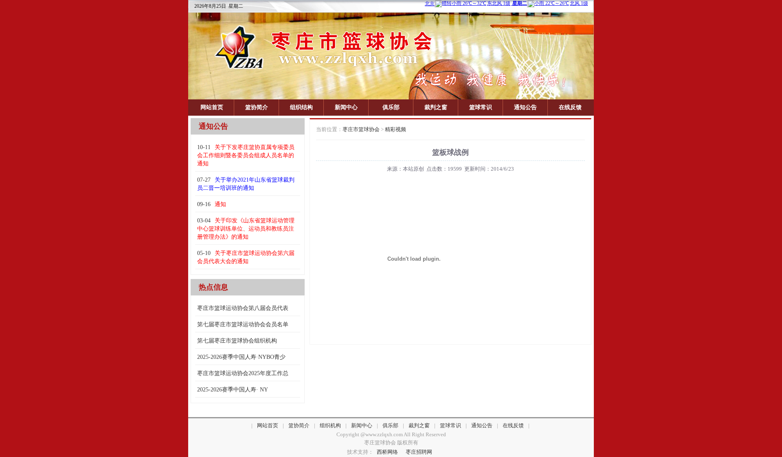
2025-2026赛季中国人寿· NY (232, 390)
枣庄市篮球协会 (361, 129)
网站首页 (211, 107)
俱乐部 (391, 107)
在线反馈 (570, 107)
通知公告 (525, 107)
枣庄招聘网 (419, 452)
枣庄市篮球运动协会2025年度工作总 (242, 373)
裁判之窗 (435, 107)
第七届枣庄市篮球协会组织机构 (237, 341)
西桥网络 (387, 452)
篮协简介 (256, 107)
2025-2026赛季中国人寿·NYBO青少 (241, 357)
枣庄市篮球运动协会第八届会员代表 (242, 308)
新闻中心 (346, 107)
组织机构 (330, 425)
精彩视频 (395, 129)
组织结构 (301, 107)
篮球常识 (480, 107)
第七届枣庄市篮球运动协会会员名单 (242, 324)
